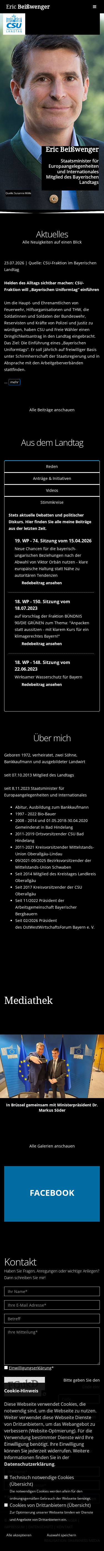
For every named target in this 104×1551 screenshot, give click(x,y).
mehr (14, 382)
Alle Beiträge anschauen (52, 409)
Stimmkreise (52, 502)
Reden (52, 466)
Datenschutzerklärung (29, 1464)
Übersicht (21, 1484)
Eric (28, 6)
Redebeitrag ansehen (42, 582)
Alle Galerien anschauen (52, 1146)
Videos (52, 490)
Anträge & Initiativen (52, 478)
